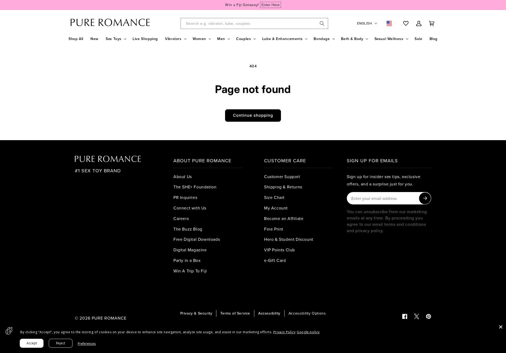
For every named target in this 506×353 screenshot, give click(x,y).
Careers (181, 218)
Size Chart (274, 197)
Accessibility (269, 313)
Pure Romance (109, 318)
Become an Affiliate (283, 218)
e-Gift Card (275, 260)
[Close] (500, 327)
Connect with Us (189, 208)
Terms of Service (235, 313)
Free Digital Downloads (196, 239)
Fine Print (273, 229)
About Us (182, 176)
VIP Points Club (279, 250)
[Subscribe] (425, 198)
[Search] (322, 23)
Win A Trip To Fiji (190, 271)
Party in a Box (187, 260)
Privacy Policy (284, 332)
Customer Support (282, 176)
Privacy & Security (196, 313)
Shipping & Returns (283, 187)
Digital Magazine (190, 250)
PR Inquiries (185, 197)
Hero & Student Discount (288, 239)
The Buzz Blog (187, 229)
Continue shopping (253, 115)
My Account (276, 208)
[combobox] (254, 23)
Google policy (308, 332)
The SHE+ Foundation (194, 187)
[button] (116, 38)
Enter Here (270, 5)
